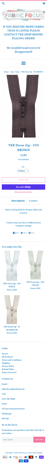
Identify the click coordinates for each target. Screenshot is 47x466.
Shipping (6, 363)
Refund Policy (8, 369)
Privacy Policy (8, 366)
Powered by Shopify (35, 453)
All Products (7, 357)
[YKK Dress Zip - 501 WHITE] (12, 266)
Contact (33, 201)
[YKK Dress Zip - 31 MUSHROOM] (12, 309)
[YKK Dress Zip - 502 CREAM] (35, 265)
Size (23, 167)
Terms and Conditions (12, 360)
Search (5, 354)
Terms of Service (9, 372)
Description (18, 201)
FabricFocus (22, 453)
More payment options (23, 192)
